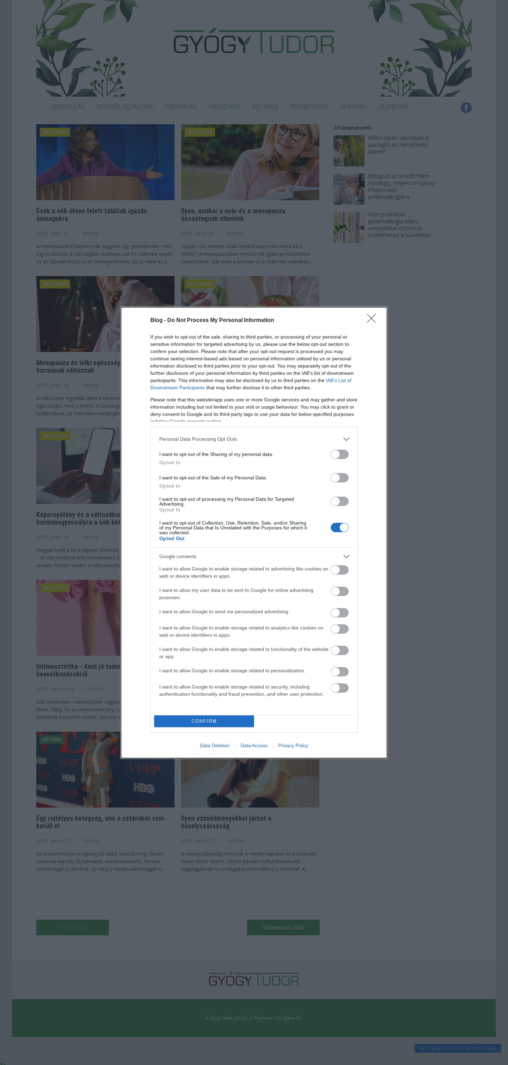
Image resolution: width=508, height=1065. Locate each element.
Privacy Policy (293, 745)
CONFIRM (204, 721)
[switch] (340, 454)
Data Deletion (215, 745)
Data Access (254, 745)
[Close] (373, 320)
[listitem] (254, 439)
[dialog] (254, 532)
